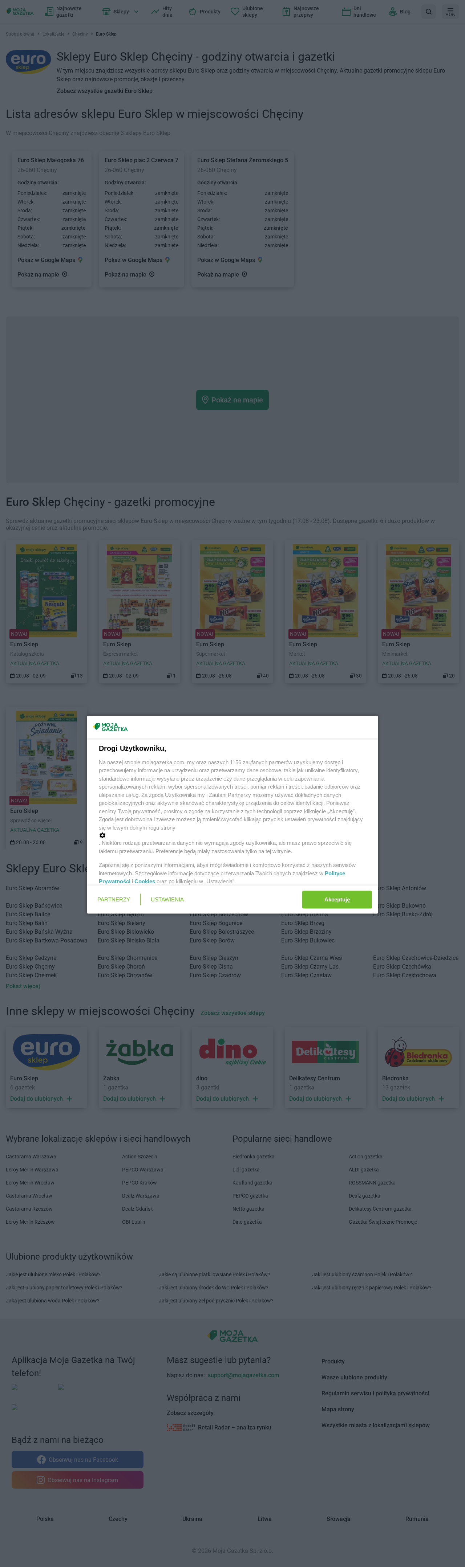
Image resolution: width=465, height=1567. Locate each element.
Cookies (144, 881)
